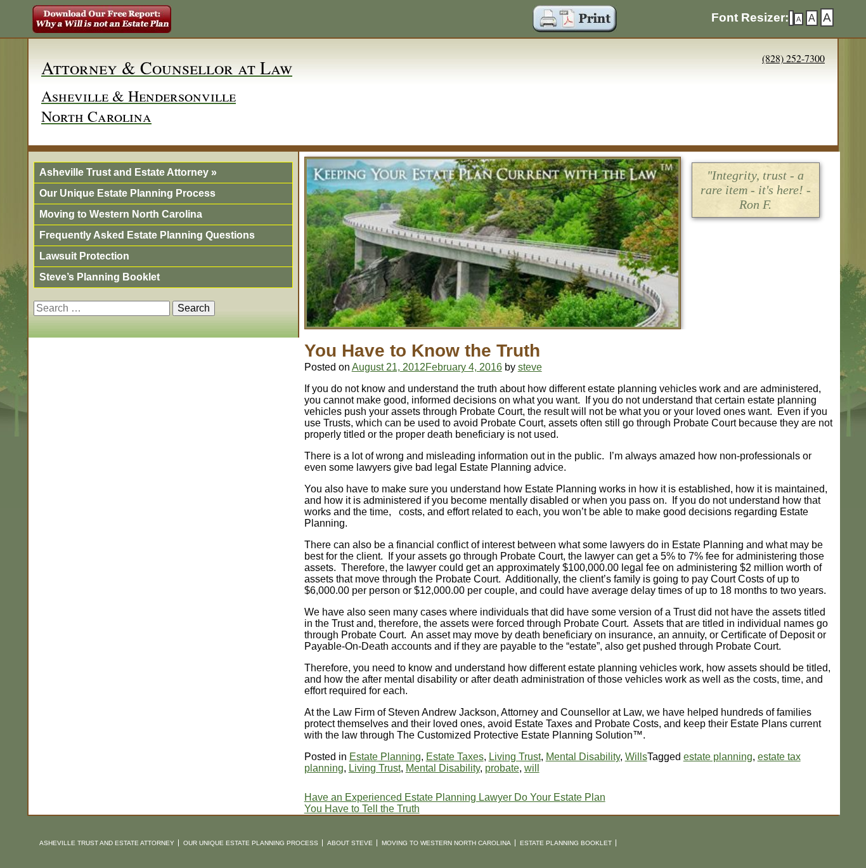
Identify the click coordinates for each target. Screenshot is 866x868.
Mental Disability (583, 756)
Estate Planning (385, 756)
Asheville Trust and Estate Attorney (128, 172)
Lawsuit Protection (84, 256)
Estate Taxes (455, 756)
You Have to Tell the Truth (362, 808)
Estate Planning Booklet (566, 842)
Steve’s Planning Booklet (99, 277)
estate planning (718, 756)
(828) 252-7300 (793, 58)
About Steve (350, 842)
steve (530, 367)
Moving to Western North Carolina (120, 214)
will (532, 768)
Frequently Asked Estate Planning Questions (147, 235)
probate (502, 768)
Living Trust (515, 756)
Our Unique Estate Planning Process (127, 193)
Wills (636, 756)
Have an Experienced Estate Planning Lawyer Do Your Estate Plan (454, 797)
